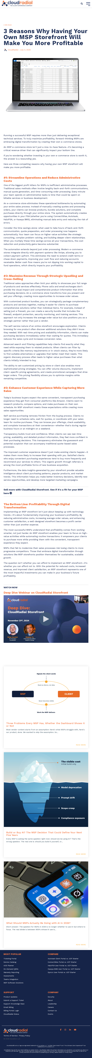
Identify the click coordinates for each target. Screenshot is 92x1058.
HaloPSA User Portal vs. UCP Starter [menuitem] (62, 965)
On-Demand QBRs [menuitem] (11, 969)
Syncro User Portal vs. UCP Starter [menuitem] (62, 972)
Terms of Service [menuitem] (11, 1036)
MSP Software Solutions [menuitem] (13, 983)
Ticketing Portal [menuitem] (10, 959)
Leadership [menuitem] (52, 1004)
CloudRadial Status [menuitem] (11, 1014)
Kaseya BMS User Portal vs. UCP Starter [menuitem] (64, 969)
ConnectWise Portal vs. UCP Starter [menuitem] (62, 962)
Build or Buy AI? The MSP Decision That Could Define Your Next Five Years (44, 833)
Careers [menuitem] (51, 1007)
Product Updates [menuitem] (10, 997)
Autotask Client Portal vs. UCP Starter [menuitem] (63, 959)
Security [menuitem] (51, 997)
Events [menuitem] (50, 1014)
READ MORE (81, 745)
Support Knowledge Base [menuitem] (14, 1004)
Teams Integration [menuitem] (11, 979)
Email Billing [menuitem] (8, 1007)
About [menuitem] (50, 1000)
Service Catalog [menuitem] (10, 962)
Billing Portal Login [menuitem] (11, 1011)
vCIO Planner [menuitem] (9, 965)
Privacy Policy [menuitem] (24, 1036)
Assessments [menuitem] (9, 976)
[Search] (81, 4)
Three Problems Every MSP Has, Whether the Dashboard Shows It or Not (45, 724)
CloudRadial (13, 50)
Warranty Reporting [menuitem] (11, 972)
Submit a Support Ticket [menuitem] (14, 1000)
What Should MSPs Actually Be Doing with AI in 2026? (38, 923)
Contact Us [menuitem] (52, 1011)
